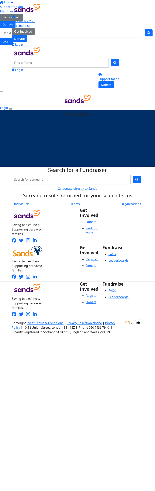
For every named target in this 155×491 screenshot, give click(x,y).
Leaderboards (118, 260)
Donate (19, 39)
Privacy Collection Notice (84, 323)
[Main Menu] (1, 91)
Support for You (23, 21)
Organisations (131, 204)
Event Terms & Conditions (45, 323)
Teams (75, 204)
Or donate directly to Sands (77, 189)
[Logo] (27, 7)
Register (92, 259)
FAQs (112, 254)
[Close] (10, 108)
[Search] (115, 62)
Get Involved (23, 31)
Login (18, 44)
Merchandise (21, 26)
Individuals (21, 204)
